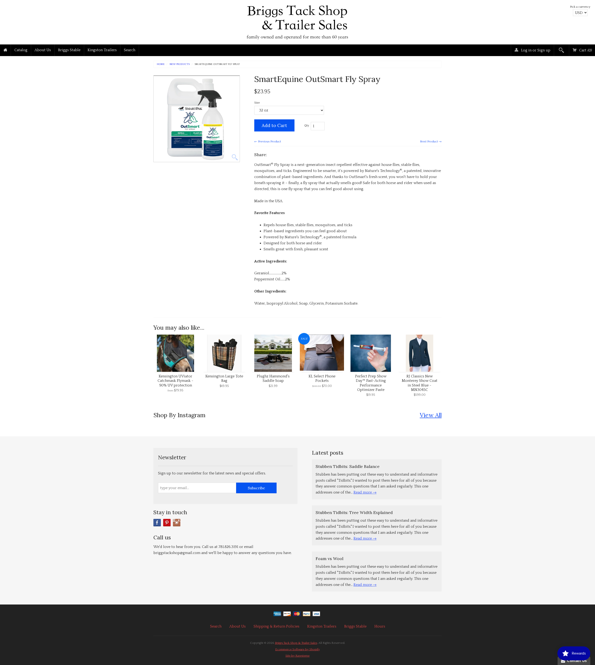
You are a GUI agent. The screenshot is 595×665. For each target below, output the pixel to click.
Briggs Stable (69, 50)
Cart (585, 50)
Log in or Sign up (535, 50)
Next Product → (431, 141)
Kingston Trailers (102, 50)
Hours (379, 626)
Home (161, 64)
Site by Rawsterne (297, 655)
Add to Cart (274, 125)
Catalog (20, 50)
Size (257, 102)
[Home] (5, 50)
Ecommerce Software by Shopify (297, 649)
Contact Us (576, 661)
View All (431, 415)
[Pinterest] (167, 522)
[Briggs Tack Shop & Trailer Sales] (297, 21)
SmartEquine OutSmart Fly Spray (217, 64)
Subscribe (256, 488)
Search (129, 50)
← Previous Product (267, 141)
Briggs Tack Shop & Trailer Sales (296, 643)
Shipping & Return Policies (276, 626)
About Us (43, 50)
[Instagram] (176, 522)
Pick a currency (580, 6)
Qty (306, 125)
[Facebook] (157, 522)
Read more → (365, 492)
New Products (180, 64)
